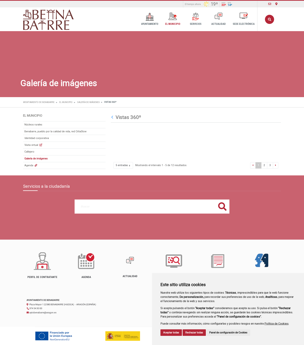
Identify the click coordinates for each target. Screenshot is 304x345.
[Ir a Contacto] (269, 4)
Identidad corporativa (36, 138)
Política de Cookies (276, 323)
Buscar (269, 19)
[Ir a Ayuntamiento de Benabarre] (48, 19)
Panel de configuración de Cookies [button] (228, 332)
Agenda (29, 165)
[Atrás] (113, 117)
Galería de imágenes (88, 102)
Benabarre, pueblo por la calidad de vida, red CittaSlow (55, 131)
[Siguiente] (275, 165)
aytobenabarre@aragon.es (42, 312)
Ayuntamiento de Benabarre (39, 102)
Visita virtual (31, 145)
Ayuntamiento (149, 24)
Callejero (29, 151)
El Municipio (172, 24)
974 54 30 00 (35, 308)
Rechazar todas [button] (194, 332)
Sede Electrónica (244, 24)
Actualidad (218, 24)
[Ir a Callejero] (276, 4)
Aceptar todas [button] (171, 332)
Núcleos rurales (33, 124)
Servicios (195, 24)
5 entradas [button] (122, 165)
